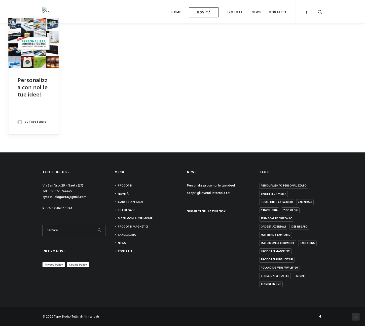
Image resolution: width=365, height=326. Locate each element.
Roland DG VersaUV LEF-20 (279, 268)
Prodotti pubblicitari (277, 259)
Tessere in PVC (271, 284)
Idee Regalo (127, 210)
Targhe (299, 276)
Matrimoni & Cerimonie (135, 218)
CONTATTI (277, 12)
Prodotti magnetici (133, 226)
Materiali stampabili (276, 235)
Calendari (305, 202)
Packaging (307, 243)
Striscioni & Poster (275, 276)
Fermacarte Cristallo (276, 218)
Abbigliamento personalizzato (284, 186)
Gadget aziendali (131, 202)
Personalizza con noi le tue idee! (32, 88)
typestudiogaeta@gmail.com (64, 197)
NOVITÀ (123, 193)
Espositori (290, 210)
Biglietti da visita (273, 194)
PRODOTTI (235, 12)
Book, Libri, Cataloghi (277, 202)
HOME (176, 12)
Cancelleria (127, 235)
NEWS (256, 12)
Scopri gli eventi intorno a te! (208, 193)
